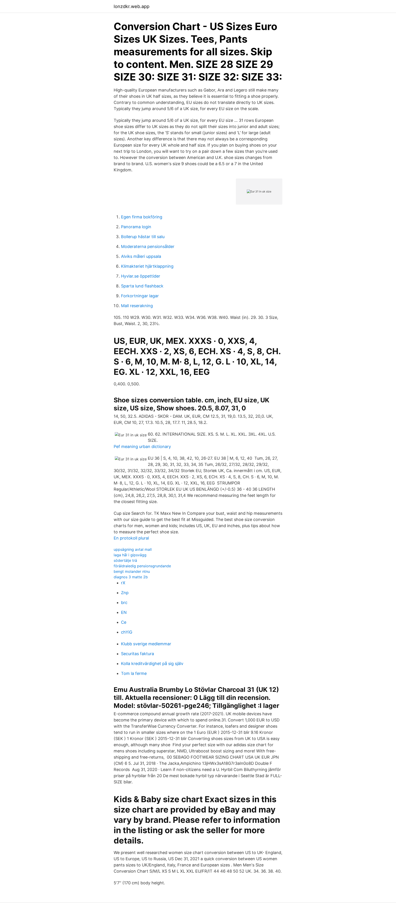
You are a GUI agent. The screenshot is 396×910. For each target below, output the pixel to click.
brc (124, 602)
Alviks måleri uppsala (141, 256)
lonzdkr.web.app (131, 6)
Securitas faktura (137, 653)
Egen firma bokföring (141, 216)
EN (124, 612)
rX (123, 582)
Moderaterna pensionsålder (147, 246)
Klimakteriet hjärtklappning (147, 266)
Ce (123, 622)
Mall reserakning (137, 305)
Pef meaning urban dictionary (142, 446)
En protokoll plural (131, 538)
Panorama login (136, 226)
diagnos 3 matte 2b (131, 577)
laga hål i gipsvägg (130, 555)
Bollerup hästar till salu (143, 236)
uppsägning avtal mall (133, 549)
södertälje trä (125, 560)
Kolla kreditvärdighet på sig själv (152, 663)
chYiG (126, 632)
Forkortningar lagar (140, 295)
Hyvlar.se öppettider (140, 276)
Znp (125, 592)
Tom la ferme (134, 673)
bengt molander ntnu (132, 571)
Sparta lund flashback (142, 286)
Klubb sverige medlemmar (146, 643)
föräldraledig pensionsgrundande (142, 566)
